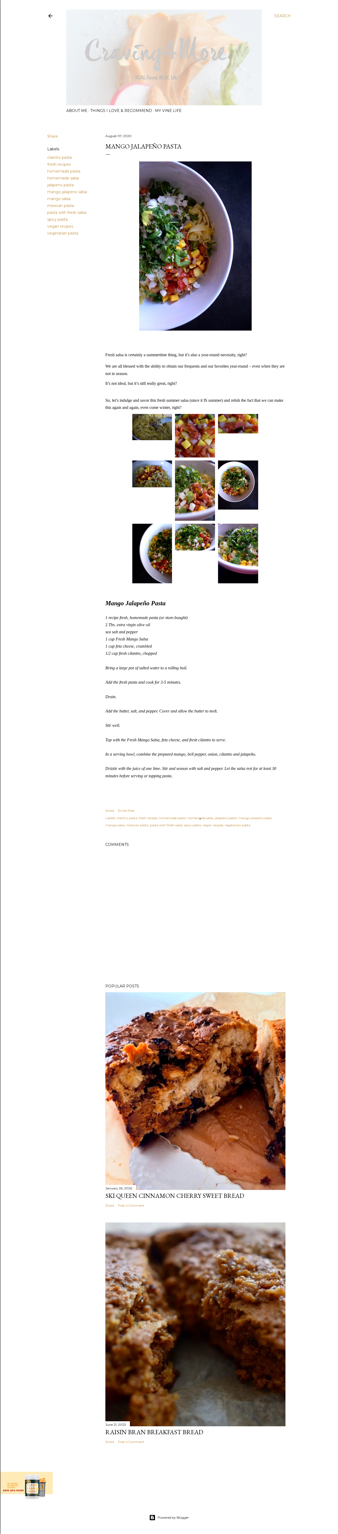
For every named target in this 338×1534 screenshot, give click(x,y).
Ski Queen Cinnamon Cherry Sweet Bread (174, 1196)
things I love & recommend (121, 110)
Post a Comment (131, 1205)
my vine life (168, 110)
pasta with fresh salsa (66, 212)
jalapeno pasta (60, 185)
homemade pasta (63, 171)
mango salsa (59, 198)
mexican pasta (60, 205)
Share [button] (52, 136)
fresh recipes (59, 164)
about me (76, 110)
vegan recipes (60, 226)
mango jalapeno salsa (67, 192)
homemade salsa (63, 178)
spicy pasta (57, 219)
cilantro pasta (59, 157)
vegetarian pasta (62, 233)
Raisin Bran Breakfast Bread (154, 1432)
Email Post (126, 811)
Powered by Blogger (173, 1517)
